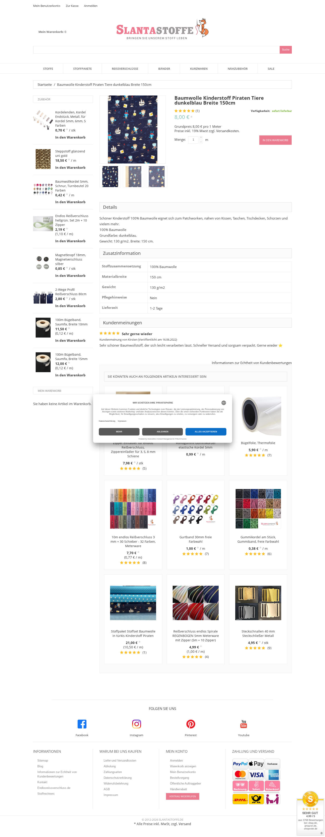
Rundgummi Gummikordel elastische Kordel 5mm (195, 445)
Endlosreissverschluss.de (53, 788)
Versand (185, 824)
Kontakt (42, 782)
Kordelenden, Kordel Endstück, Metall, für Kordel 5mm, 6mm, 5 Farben (70, 119)
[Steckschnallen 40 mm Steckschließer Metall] (258, 603)
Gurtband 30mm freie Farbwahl (196, 539)
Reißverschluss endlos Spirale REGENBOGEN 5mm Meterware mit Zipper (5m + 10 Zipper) (195, 635)
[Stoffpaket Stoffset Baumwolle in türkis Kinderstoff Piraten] (133, 603)
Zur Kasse (72, 6)
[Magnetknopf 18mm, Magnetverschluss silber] (43, 263)
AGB (107, 789)
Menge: (180, 139)
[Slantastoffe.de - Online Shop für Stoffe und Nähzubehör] (162, 28)
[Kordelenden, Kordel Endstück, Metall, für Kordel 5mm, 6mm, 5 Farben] (43, 120)
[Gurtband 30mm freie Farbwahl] (195, 509)
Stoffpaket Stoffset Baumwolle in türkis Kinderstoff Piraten (133, 633)
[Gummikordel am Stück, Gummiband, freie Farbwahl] (258, 509)
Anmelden (91, 6)
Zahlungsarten (113, 772)
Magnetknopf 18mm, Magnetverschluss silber (70, 259)
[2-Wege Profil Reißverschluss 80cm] (43, 297)
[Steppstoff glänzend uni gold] (43, 159)
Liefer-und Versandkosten (120, 760)
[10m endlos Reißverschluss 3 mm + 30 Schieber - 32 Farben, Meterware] (133, 509)
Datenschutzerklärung (118, 777)
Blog (40, 766)
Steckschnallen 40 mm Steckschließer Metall (258, 633)
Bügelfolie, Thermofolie (258, 443)
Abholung (110, 766)
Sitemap (42, 760)
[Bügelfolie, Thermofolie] (258, 414)
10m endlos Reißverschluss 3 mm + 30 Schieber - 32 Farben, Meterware (133, 541)
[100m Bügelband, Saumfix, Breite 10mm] (43, 328)
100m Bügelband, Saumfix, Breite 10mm (71, 322)
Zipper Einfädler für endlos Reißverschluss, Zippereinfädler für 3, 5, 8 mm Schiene (133, 449)
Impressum (111, 795)
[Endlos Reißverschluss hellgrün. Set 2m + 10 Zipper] (43, 224)
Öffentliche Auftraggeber (185, 783)
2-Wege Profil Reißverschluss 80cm (70, 291)
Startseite (45, 84)
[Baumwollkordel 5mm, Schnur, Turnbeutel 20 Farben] (43, 189)
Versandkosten (227, 131)
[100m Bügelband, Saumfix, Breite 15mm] (43, 362)
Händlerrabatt (178, 789)
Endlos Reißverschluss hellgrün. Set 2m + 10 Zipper (71, 220)
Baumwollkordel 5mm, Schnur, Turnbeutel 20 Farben (71, 185)
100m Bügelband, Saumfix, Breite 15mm (71, 356)
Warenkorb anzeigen (183, 766)
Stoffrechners (46, 793)
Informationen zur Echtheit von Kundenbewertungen (252, 362)
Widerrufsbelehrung (116, 783)
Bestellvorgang (179, 777)
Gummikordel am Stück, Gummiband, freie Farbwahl (258, 539)
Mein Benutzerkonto (46, 6)
